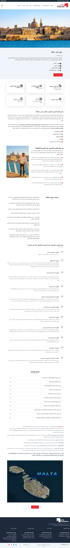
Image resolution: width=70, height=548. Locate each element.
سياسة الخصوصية (26, 544)
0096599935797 (63, 532)
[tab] (35, 377)
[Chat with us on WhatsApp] (2, 5)
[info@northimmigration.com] (63, 1)
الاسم (37, 80)
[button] (42, 5)
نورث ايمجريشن (60, 426)
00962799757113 (10, 532)
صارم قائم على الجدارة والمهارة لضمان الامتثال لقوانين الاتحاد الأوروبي (32, 124)
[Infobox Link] (61, 544)
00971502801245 (46, 532)
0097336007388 (28, 532)
